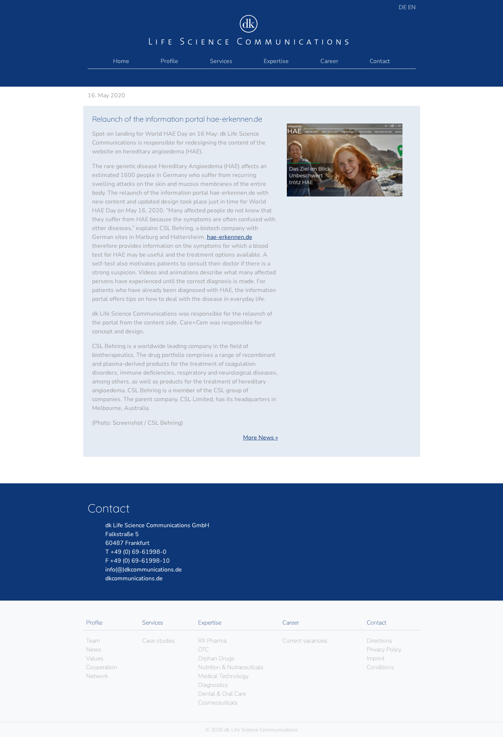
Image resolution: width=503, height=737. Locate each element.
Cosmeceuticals (218, 703)
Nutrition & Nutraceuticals (230, 667)
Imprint (375, 658)
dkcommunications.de (134, 578)
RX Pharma (212, 641)
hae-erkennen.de (229, 237)
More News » (260, 438)
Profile (169, 61)
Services (221, 61)
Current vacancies (304, 641)
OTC (203, 650)
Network (97, 676)
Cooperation (101, 667)
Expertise (276, 61)
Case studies (158, 641)
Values (94, 658)
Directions (379, 641)
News (93, 650)
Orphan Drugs (216, 658)
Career (329, 61)
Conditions (380, 667)
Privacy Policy (384, 650)
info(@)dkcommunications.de (143, 570)
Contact (380, 61)
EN (412, 7)
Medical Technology (223, 676)
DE (403, 7)
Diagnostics (213, 685)
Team (93, 641)
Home (121, 61)
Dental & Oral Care (222, 694)
